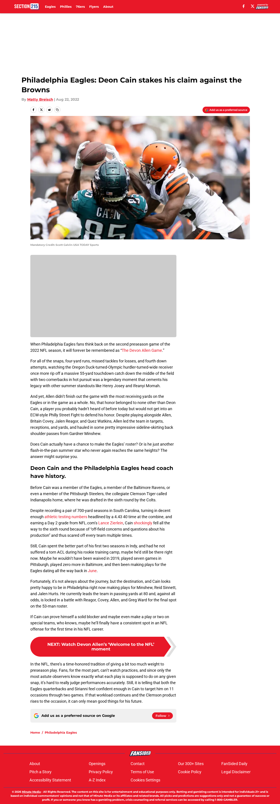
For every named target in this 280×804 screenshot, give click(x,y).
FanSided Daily (234, 763)
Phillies (65, 7)
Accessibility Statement (50, 780)
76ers (80, 7)
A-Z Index (97, 780)
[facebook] (244, 6)
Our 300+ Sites (191, 763)
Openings (97, 763)
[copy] (57, 110)
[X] (252, 6)
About (108, 7)
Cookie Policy (189, 771)
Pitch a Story (40, 771)
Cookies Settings (145, 780)
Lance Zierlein (110, 523)
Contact (138, 763)
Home (35, 733)
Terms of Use (142, 771)
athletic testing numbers (65, 516)
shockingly (143, 523)
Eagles (50, 7)
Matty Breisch (40, 99)
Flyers (94, 7)
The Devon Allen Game (142, 350)
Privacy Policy (101, 771)
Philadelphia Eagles (61, 733)
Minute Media (31, 791)
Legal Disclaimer (236, 771)
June (92, 570)
